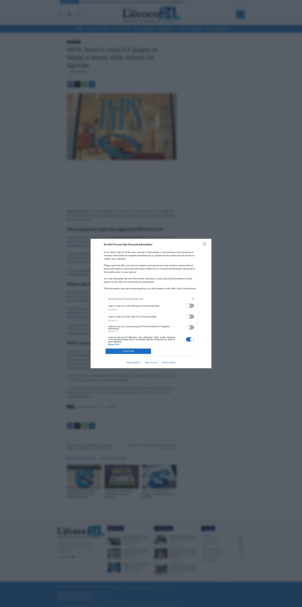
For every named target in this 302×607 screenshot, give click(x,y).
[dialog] (151, 303)
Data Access (151, 362)
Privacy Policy (169, 362)
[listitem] (151, 298)
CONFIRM (128, 351)
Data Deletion (133, 362)
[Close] (205, 245)
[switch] (190, 306)
